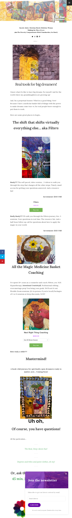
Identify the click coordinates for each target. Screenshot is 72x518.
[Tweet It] (2, 256)
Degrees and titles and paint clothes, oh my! (36, 462)
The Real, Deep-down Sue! (36, 449)
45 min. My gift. (24, 479)
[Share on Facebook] (2, 252)
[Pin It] (2, 261)
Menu (35, 41)
